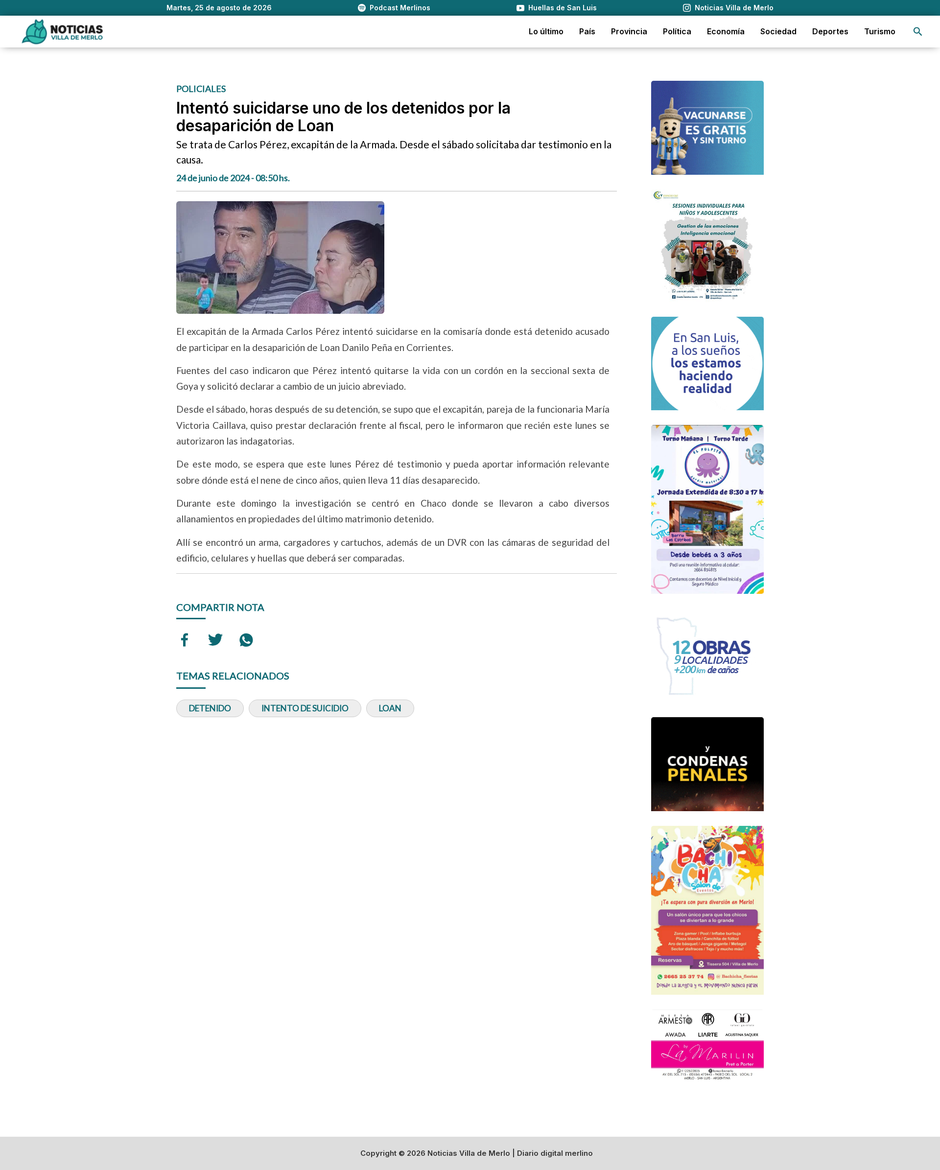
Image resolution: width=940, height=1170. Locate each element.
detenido (210, 708)
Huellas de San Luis (562, 7)
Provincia (629, 31)
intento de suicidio (305, 708)
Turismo (879, 31)
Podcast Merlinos (400, 7)
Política (677, 31)
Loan (390, 708)
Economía (726, 31)
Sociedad (778, 31)
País (587, 31)
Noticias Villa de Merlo (734, 7)
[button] (918, 31)
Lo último (546, 31)
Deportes (830, 31)
